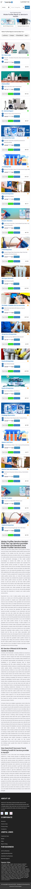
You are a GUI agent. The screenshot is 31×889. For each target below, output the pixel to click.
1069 (27, 371)
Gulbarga (21, 877)
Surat (23, 866)
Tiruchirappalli (26, 875)
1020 (27, 176)
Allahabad (13, 868)
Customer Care (5, 836)
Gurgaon (11, 864)
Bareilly (2, 876)
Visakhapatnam (4, 866)
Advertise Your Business (7, 856)
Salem (23, 873)
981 (27, 261)
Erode (16, 878)
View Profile (4, 67)
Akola (18, 877)
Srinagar (23, 867)
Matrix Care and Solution (10, 469)
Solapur (6, 871)
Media (2, 838)
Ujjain (12, 875)
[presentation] (2, 22)
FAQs (2, 841)
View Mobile (17, 62)
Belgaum (19, 878)
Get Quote (10, 67)
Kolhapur (15, 877)
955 (27, 149)
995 (27, 535)
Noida (2, 872)
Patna (9, 866)
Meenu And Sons (7, 442)
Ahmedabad (3, 865)
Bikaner (13, 876)
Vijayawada (8, 870)
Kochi (23, 876)
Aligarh (17, 871)
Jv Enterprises (6, 167)
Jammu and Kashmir (5, 879)
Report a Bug (4, 844)
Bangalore (20, 864)
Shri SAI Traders (7, 498)
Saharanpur (7, 873)
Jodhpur (6, 867)
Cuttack (14, 872)
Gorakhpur (6, 872)
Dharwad (19, 873)
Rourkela (7, 877)
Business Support (5, 858)
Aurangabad (3, 868)
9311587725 (25, 2)
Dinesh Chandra (7, 221)
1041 (27, 398)
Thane (21, 865)
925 (27, 481)
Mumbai (15, 864)
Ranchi (20, 868)
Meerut (13, 867)
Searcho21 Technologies (15, 886)
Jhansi (27, 872)
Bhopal (24, 865)
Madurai (28, 870)
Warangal (27, 873)
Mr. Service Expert (7, 111)
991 (27, 344)
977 (27, 203)
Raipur (13, 870)
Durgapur (3, 877)
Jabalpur (27, 868)
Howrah (17, 868)
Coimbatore (3, 870)
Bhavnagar (27, 876)
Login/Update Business (6, 853)
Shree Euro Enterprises (9, 334)
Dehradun (11, 872)
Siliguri (13, 873)
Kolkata (8, 865)
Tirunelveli (21, 875)
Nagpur (2, 867)
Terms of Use (4, 824)
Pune (2, 864)
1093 (27, 288)
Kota (15, 870)
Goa (10, 873)
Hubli (16, 873)
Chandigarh (19, 870)
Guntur (2, 873)
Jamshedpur (3, 875)
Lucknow (14, 865)
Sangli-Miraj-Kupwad (5, 878)
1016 (27, 508)
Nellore (21, 872)
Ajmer (24, 872)
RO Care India (6, 55)
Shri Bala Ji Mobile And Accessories (13, 305)
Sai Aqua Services (7, 278)
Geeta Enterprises (8, 525)
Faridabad (20, 866)
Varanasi (19, 867)
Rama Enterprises (8, 194)
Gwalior (23, 868)
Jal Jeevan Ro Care (8, 138)
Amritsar (10, 871)
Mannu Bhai (5, 84)
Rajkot (16, 867)
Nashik (10, 867)
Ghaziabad (16, 875)
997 (27, 121)
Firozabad (9, 875)
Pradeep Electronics (8, 415)
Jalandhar (22, 871)
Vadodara (14, 871)
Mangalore (12, 878)
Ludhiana (13, 866)
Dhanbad (9, 868)
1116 (27, 67)
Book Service (17, 67)
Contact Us (3, 829)
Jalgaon (10, 876)
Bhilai (20, 876)
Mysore (2, 871)
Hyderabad (24, 864)
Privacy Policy (4, 826)
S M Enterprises (7, 250)
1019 (27, 232)
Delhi (8, 864)
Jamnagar (26, 877)
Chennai (5, 864)
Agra (16, 866)
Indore (18, 865)
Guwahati (24, 870)
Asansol (18, 872)
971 (27, 452)
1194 (27, 94)
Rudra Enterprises (8, 361)
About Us (3, 821)
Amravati (17, 876)
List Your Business (5, 851)
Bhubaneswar (27, 871)
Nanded (11, 877)
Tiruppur (6, 876)
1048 (27, 317)
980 (27, 425)
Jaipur (11, 865)
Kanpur (26, 866)
